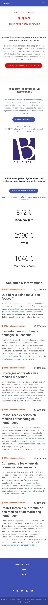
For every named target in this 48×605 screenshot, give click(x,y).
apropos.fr (24, 18)
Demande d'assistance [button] (22, 119)
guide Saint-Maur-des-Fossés (13, 312)
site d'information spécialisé (30, 438)
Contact (24, 574)
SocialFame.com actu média (22, 545)
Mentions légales (24, 565)
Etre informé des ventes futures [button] (22, 190)
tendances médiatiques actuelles (17, 395)
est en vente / (24, 23)
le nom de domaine (24, 12)
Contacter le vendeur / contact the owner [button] (22, 65)
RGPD (24, 569)
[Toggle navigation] (43, 3)
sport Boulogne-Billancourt (16, 356)
